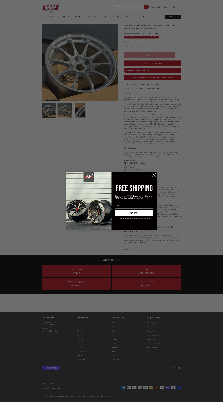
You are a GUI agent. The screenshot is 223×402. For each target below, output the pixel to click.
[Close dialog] (154, 175)
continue (134, 212)
